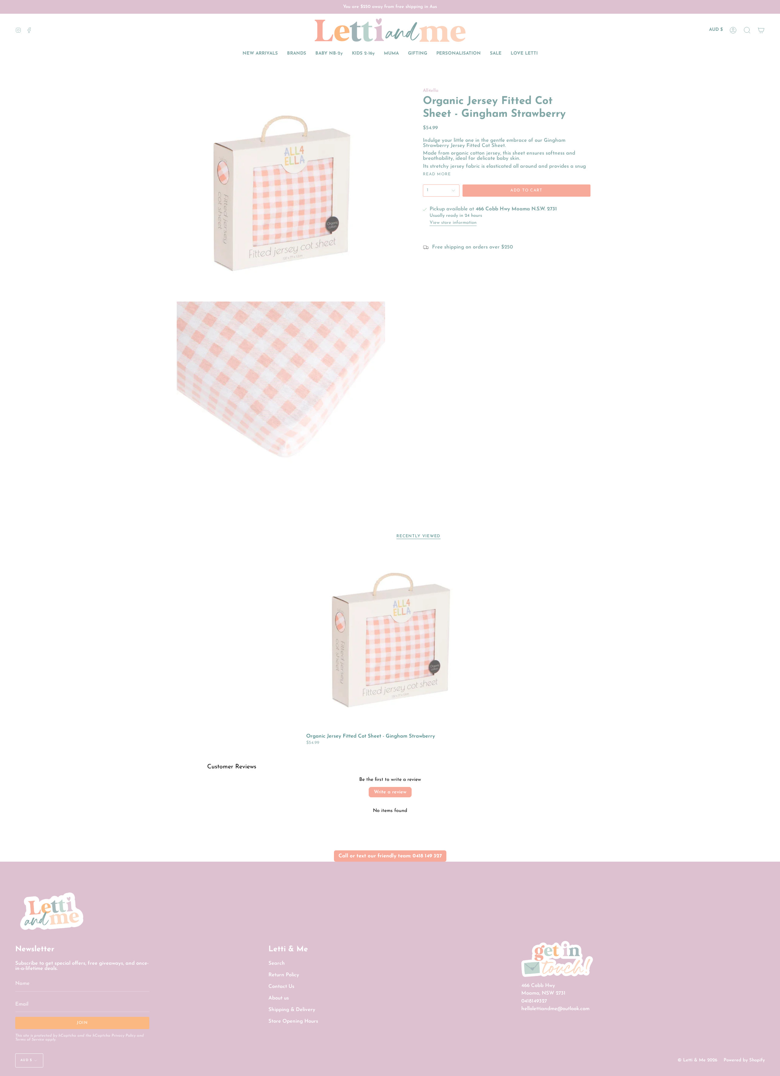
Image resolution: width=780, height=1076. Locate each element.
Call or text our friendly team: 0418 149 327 (390, 856)
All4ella (430, 90)
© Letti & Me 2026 (697, 1060)
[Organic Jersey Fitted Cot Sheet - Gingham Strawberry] (390, 639)
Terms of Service (29, 1040)
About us (278, 998)
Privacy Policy (124, 1036)
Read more (437, 174)
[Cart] (761, 30)
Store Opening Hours (293, 1021)
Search (276, 963)
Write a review (390, 792)
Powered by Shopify (744, 1060)
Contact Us (281, 986)
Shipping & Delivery (291, 1009)
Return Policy (283, 975)
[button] (747, 30)
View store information (453, 223)
